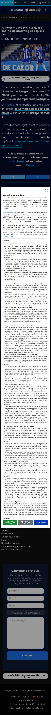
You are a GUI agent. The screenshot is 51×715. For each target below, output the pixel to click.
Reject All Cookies (25, 523)
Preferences (40, 523)
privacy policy (8, 236)
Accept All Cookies (10, 523)
